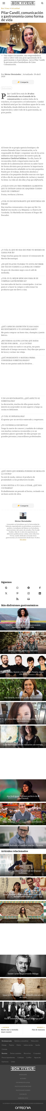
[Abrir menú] (3, 3)
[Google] (6, 587)
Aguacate (37, 1057)
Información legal (23, 1082)
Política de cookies (23, 1090)
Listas (13, 1062)
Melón (19, 1045)
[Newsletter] (28, 599)
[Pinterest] (17, 593)
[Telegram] (28, 587)
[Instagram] (28, 593)
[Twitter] (6, 593)
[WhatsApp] (17, 587)
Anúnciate (23, 1074)
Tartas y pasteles (15, 1053)
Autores (23, 1078)
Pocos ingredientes (8, 1057)
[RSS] (17, 599)
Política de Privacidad (23, 1086)
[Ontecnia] (23, 1109)
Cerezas (4, 1049)
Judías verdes (28, 1045)
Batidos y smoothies (21, 1041)
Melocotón (35, 1041)
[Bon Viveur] (23, 3)
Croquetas (37, 1053)
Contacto (23, 1094)
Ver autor (23, 539)
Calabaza (20, 1057)
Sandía (37, 1045)
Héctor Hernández (23, 521)
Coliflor (29, 1057)
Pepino (11, 1045)
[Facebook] (39, 587)
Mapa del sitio (23, 1098)
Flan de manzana (38, 1030)
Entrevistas (6, 88)
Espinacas (5, 1062)
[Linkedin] (39, 593)
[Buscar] (42, 3)
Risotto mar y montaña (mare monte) (9, 1031)
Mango (4, 1045)
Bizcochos (27, 1053)
